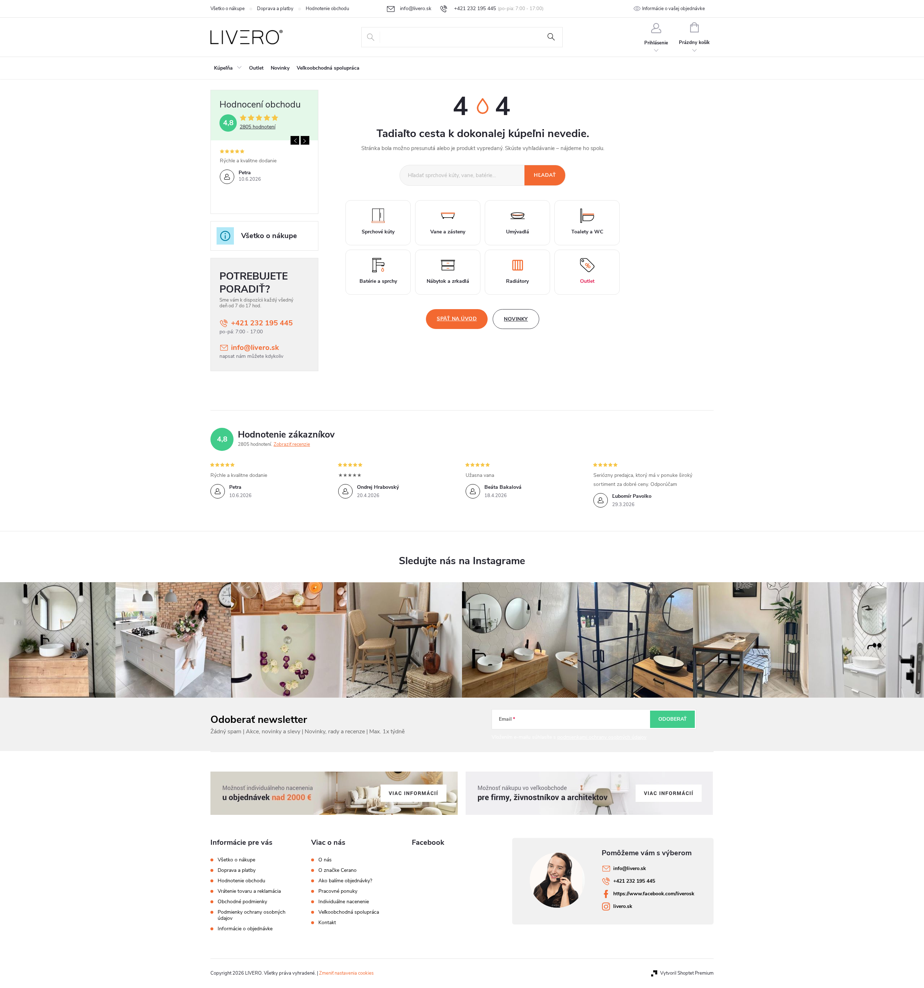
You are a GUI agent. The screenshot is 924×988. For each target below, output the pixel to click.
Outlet (587, 281)
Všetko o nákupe (227, 8)
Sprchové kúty (378, 231)
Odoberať (672, 719)
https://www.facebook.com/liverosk (653, 893)
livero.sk (622, 906)
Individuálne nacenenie (343, 902)
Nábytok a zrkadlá (448, 281)
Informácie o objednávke (245, 928)
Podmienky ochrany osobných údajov (252, 915)
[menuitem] (227, 68)
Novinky (516, 319)
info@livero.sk (255, 347)
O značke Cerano (337, 870)
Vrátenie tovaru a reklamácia (249, 891)
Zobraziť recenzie (292, 444)
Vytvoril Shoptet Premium (687, 973)
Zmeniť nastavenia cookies (346, 973)
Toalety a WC (587, 231)
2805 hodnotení (257, 127)
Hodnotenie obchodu (327, 8)
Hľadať (551, 37)
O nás (325, 860)
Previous (295, 140)
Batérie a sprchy (378, 281)
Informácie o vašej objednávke (673, 8)
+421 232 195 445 (262, 323)
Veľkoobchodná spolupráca (348, 912)
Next (305, 140)
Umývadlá (517, 231)
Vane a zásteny (447, 231)
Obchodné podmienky (242, 901)
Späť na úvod (457, 318)
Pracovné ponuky (337, 891)
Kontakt (327, 923)
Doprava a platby (275, 8)
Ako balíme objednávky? (345, 881)
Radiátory (517, 281)
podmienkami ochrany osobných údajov (601, 737)
